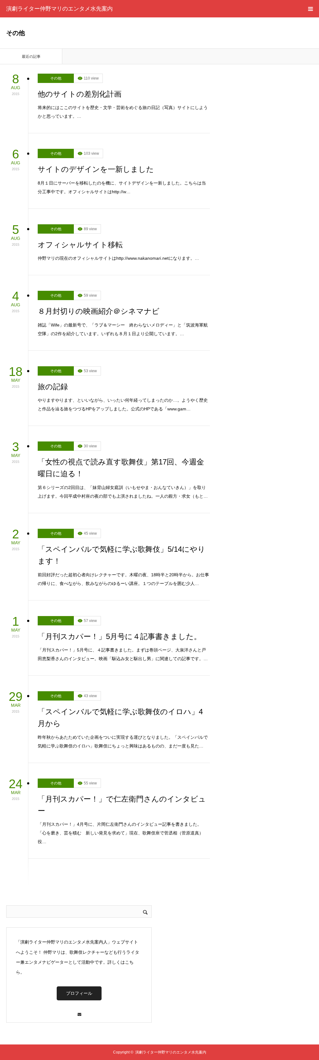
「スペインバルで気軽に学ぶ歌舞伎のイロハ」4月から (120, 717)
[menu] (310, 8)
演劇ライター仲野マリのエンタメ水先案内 (59, 9)
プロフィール (79, 993)
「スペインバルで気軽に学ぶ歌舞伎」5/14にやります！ (121, 555)
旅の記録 (53, 386)
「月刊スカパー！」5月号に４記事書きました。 (119, 636)
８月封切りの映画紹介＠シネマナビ (99, 311)
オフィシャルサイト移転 (80, 244)
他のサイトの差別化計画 (79, 94)
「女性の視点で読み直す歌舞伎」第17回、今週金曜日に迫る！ (121, 468)
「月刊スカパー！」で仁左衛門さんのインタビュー (122, 805)
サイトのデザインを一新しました (96, 169)
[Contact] (79, 1011)
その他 (55, 78)
